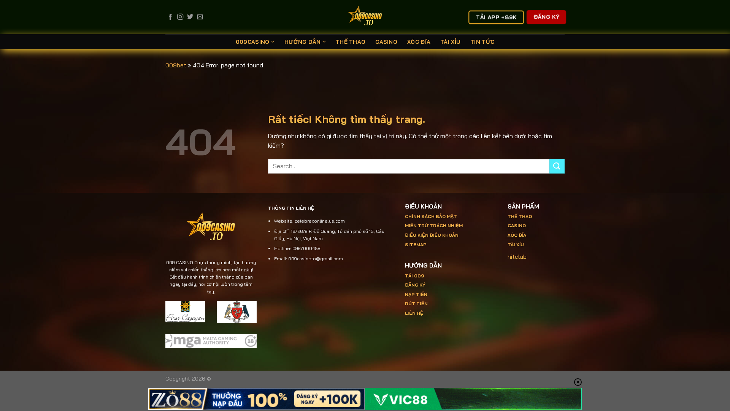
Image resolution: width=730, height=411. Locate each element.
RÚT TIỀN (416, 303)
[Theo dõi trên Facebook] (170, 17)
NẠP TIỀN (416, 294)
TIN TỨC (482, 41)
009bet (175, 65)
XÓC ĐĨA (418, 41)
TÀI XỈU (450, 41)
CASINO (386, 41)
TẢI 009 (414, 276)
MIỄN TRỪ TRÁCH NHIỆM (434, 225)
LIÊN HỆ (414, 313)
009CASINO (253, 41)
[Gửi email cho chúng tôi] (200, 17)
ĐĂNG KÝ (415, 285)
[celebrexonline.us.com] (365, 17)
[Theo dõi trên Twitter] (190, 17)
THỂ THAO (350, 41)
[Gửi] (557, 166)
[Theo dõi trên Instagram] (180, 17)
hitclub (517, 256)
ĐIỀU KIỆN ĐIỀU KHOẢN (432, 235)
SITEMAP (416, 244)
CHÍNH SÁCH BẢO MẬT (431, 216)
